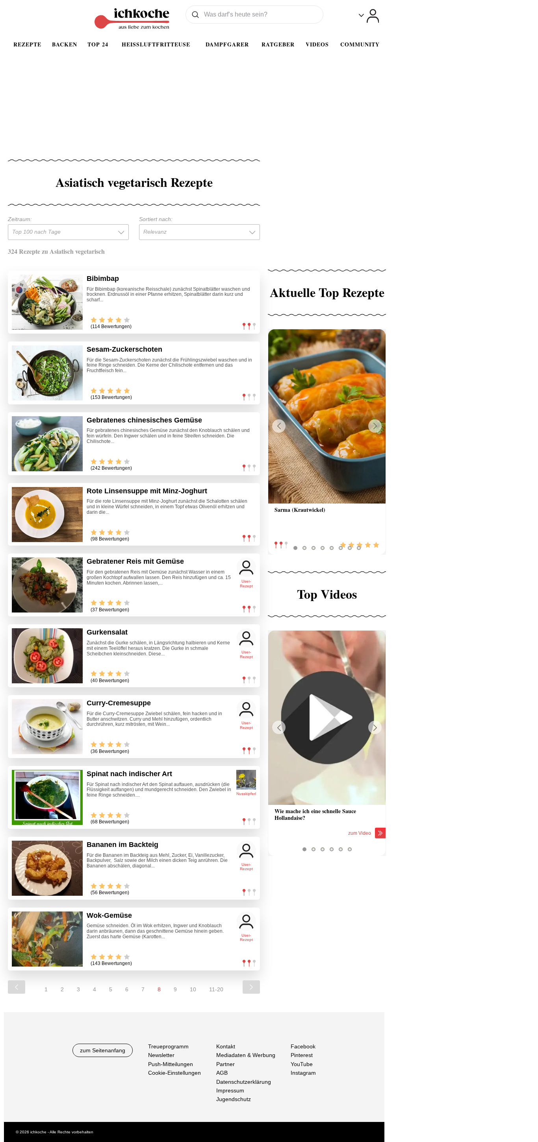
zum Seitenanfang (102, 1050)
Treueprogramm (168, 1046)
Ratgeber (278, 44)
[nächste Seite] (251, 987)
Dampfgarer (227, 44)
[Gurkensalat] (47, 655)
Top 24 (97, 44)
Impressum (230, 1090)
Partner (225, 1064)
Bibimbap (103, 278)
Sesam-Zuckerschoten (124, 349)
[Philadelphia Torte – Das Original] (327, 416)
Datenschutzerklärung (243, 1081)
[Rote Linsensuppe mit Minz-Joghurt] (47, 514)
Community (360, 44)
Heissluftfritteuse (156, 44)
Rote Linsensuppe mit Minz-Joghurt (147, 491)
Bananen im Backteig (122, 845)
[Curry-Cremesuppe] (47, 726)
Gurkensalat (107, 632)
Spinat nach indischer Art (129, 774)
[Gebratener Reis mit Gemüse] (47, 585)
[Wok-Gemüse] (47, 939)
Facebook (303, 1046)
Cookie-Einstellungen (174, 1073)
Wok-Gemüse (109, 915)
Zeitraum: (20, 219)
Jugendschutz (233, 1099)
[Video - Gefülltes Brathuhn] (327, 718)
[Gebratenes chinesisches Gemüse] (47, 443)
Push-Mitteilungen (170, 1064)
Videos (317, 44)
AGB (222, 1073)
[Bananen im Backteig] (47, 868)
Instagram (303, 1073)
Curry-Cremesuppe (119, 703)
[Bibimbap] (47, 302)
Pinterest (302, 1055)
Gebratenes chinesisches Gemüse (144, 420)
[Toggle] (369, 16)
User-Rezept (246, 583)
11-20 (216, 989)
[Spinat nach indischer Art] (47, 797)
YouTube (302, 1064)
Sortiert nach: (156, 219)
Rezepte (27, 44)
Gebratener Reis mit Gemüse (135, 561)
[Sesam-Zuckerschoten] (47, 372)
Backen (64, 44)
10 (193, 989)
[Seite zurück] (16, 987)
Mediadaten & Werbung (245, 1055)
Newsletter (161, 1055)
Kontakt (225, 1046)
